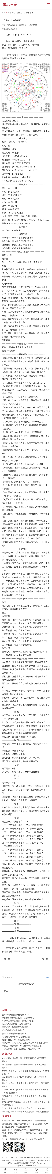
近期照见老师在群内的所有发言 (16, 1036)
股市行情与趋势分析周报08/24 (16, 1014)
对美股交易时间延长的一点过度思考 (18, 1017)
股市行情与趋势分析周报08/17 (16, 1033)
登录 (48, 977)
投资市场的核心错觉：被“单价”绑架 (18, 1021)
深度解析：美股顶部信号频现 (15, 1027)
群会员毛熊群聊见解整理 (13, 1030)
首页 (3, 12)
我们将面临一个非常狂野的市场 (16, 1039)
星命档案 (11, 12)
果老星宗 (10, 4)
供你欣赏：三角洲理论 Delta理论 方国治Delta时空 (25, 1043)
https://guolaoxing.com (26, 1166)
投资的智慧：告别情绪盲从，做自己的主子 (21, 1049)
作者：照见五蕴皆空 (9, 25)
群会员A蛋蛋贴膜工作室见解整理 (16, 1024)
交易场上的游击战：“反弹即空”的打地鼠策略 (22, 1046)
